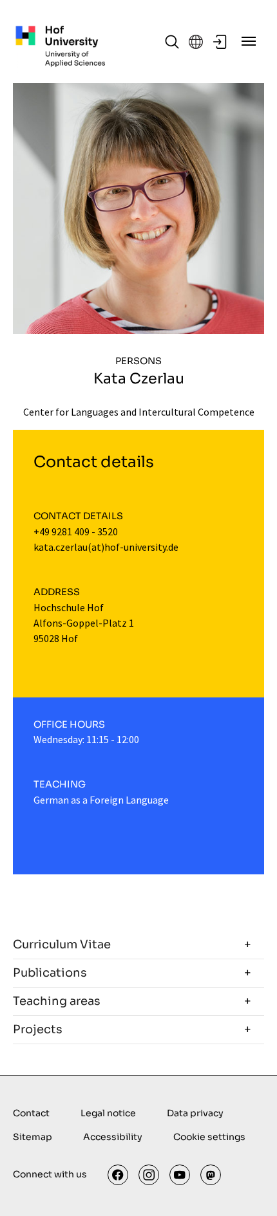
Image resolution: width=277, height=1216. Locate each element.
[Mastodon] (210, 1175)
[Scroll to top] (248, 1187)
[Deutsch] (196, 42)
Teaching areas (56, 1001)
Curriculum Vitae (62, 944)
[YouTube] (179, 1175)
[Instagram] (148, 1175)
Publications (50, 973)
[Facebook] (118, 1175)
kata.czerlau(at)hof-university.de (105, 546)
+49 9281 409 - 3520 (75, 531)
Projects (37, 1029)
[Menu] (248, 41)
